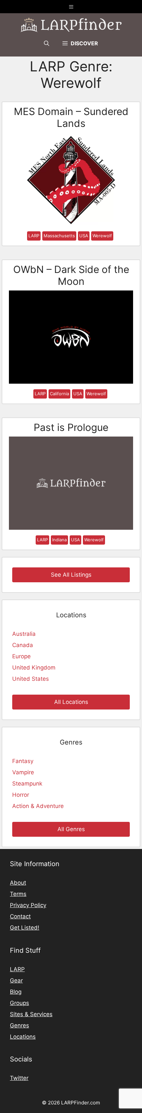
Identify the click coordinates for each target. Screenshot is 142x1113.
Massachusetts (59, 235)
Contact (20, 916)
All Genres (71, 829)
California (59, 393)
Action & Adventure (38, 806)
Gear (16, 980)
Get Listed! (24, 927)
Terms (18, 894)
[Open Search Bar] (46, 43)
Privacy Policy (28, 905)
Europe (21, 656)
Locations (23, 1036)
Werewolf (102, 235)
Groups (19, 1003)
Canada (22, 645)
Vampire (23, 772)
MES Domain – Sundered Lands (71, 117)
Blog (15, 991)
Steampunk (27, 783)
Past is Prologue (71, 427)
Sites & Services (31, 1014)
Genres (19, 1025)
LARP (33, 235)
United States (30, 678)
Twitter (19, 1078)
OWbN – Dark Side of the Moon (71, 275)
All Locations (71, 702)
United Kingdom (33, 667)
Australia (24, 634)
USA (83, 235)
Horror (20, 794)
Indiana (59, 539)
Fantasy (22, 761)
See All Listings (71, 574)
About (18, 882)
